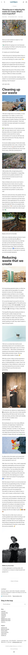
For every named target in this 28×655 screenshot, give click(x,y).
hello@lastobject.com (17, 642)
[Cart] (26, 2)
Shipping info (4, 627)
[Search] (4, 2)
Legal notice (4, 633)
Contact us (3, 635)
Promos (14, 6)
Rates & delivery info (17, 596)
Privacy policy (4, 630)
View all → (3, 621)
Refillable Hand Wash (5, 620)
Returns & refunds (5, 629)
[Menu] (1, 2)
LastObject (11, 646)
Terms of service (4, 632)
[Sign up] (24, 604)
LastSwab (3, 611)
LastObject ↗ (19, 646)
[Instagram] (14, 652)
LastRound (3, 615)
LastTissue (3, 614)
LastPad (3, 617)
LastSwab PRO (4, 612)
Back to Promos (14, 581)
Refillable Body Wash (5, 618)
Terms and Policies (14, 648)
